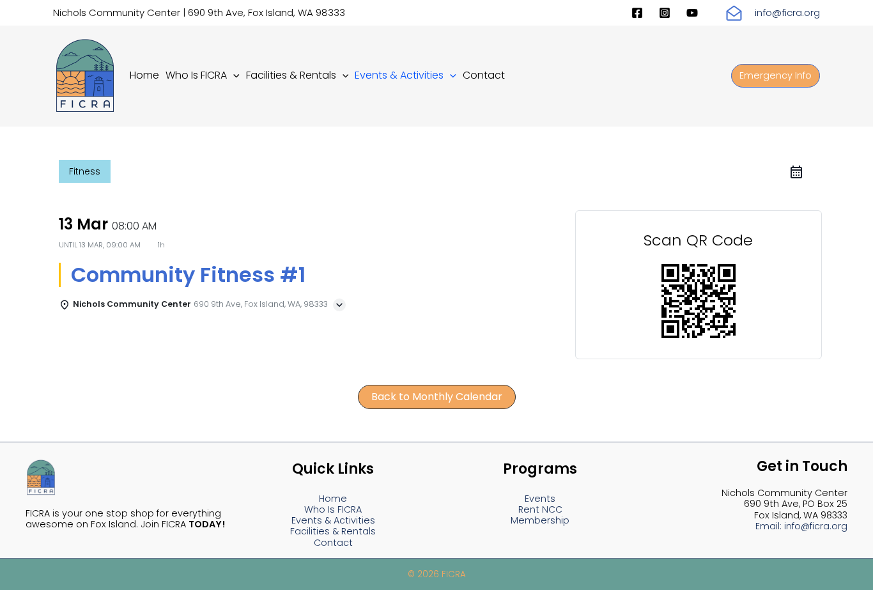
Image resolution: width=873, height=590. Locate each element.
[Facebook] (637, 13)
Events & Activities (333, 520)
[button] (233, 75)
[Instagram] (664, 13)
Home (333, 498)
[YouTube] (692, 13)
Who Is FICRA (333, 509)
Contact (333, 542)
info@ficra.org (787, 12)
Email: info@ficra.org (801, 526)
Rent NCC (540, 509)
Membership (540, 520)
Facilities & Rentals (333, 531)
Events (540, 498)
